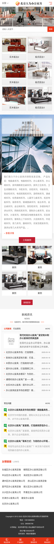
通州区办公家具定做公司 (13, 480)
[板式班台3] (40, 96)
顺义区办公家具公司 (32, 486)
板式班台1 (40, 56)
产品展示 (20, 542)
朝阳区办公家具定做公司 (35, 469)
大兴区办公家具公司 (11, 492)
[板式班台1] (40, 45)
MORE (47, 328)
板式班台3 (40, 107)
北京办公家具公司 (10, 503)
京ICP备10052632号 (27, 531)
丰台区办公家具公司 (11, 475)
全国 (4, 3)
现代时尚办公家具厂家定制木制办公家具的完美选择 (34, 337)
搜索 (51, 29)
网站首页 (47, 542)
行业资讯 (17, 328)
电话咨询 (7, 542)
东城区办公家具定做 (11, 469)
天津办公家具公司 (10, 497)
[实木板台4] (14, 96)
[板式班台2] (40, 70)
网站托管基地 (31, 533)
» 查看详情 (9, 233)
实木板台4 (14, 107)
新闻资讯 (34, 542)
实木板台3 (14, 82)
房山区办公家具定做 (37, 480)
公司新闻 (7, 328)
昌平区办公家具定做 (11, 486)
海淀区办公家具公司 (32, 475)
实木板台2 (14, 56)
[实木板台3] (14, 70)
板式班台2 (40, 82)
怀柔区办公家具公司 (32, 492)
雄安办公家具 (27, 497)
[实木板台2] (14, 45)
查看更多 (27, 302)
